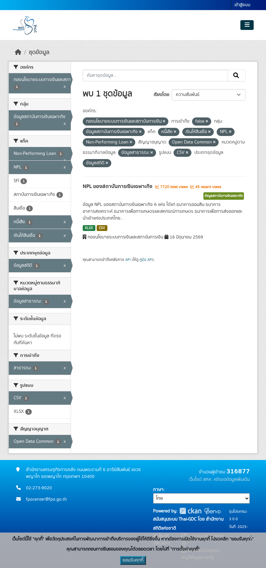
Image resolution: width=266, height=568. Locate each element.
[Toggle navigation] (247, 25)
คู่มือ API (146, 260)
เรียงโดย (161, 94)
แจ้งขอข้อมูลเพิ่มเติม (232, 479)
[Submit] (237, 75)
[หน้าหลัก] (18, 52)
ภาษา (158, 489)
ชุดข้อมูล (39, 52)
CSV (102, 228)
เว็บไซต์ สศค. (200, 479)
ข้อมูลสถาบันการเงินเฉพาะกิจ (224, 196)
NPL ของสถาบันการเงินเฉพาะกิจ (118, 186)
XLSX (89, 228)
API (128, 260)
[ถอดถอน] (164, 121)
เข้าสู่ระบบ (242, 5)
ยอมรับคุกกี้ (133, 560)
